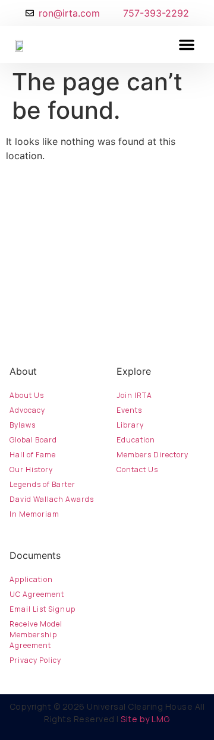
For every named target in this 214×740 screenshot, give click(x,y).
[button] (186, 44)
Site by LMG (145, 719)
